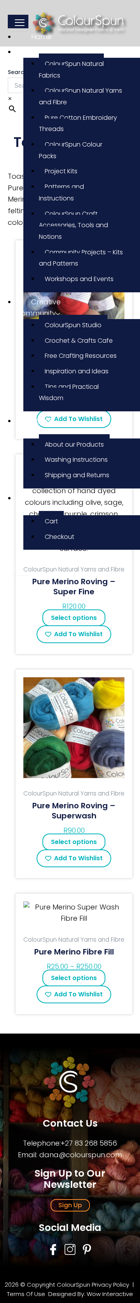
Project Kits (61, 171)
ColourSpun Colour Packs (70, 150)
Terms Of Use (27, 1294)
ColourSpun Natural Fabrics (71, 69)
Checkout (59, 536)
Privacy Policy (110, 1285)
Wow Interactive (110, 1294)
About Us (34, 426)
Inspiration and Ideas (76, 371)
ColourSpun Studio (73, 325)
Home (41, 36)
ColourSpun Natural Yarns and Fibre (80, 96)
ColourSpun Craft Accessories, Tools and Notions (73, 225)
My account (30, 503)
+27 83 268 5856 (89, 1143)
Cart (51, 521)
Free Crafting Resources (81, 355)
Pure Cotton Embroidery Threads (78, 123)
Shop (40, 52)
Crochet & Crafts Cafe (79, 340)
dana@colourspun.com (80, 1155)
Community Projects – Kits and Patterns (81, 258)
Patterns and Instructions (61, 192)
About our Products (74, 444)
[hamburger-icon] (19, 23)
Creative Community (38, 307)
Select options (74, 617)
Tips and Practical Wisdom (69, 392)
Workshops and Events (79, 278)
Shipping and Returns (77, 475)
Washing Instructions (76, 459)
